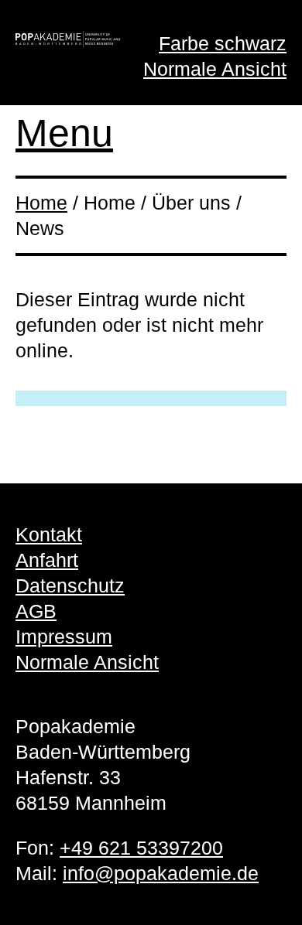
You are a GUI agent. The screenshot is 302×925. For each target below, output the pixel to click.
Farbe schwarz (223, 43)
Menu (64, 133)
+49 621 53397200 (141, 847)
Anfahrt (46, 560)
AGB (36, 611)
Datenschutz (70, 585)
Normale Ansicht (215, 69)
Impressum (63, 636)
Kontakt (48, 534)
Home (41, 202)
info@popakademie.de (161, 873)
